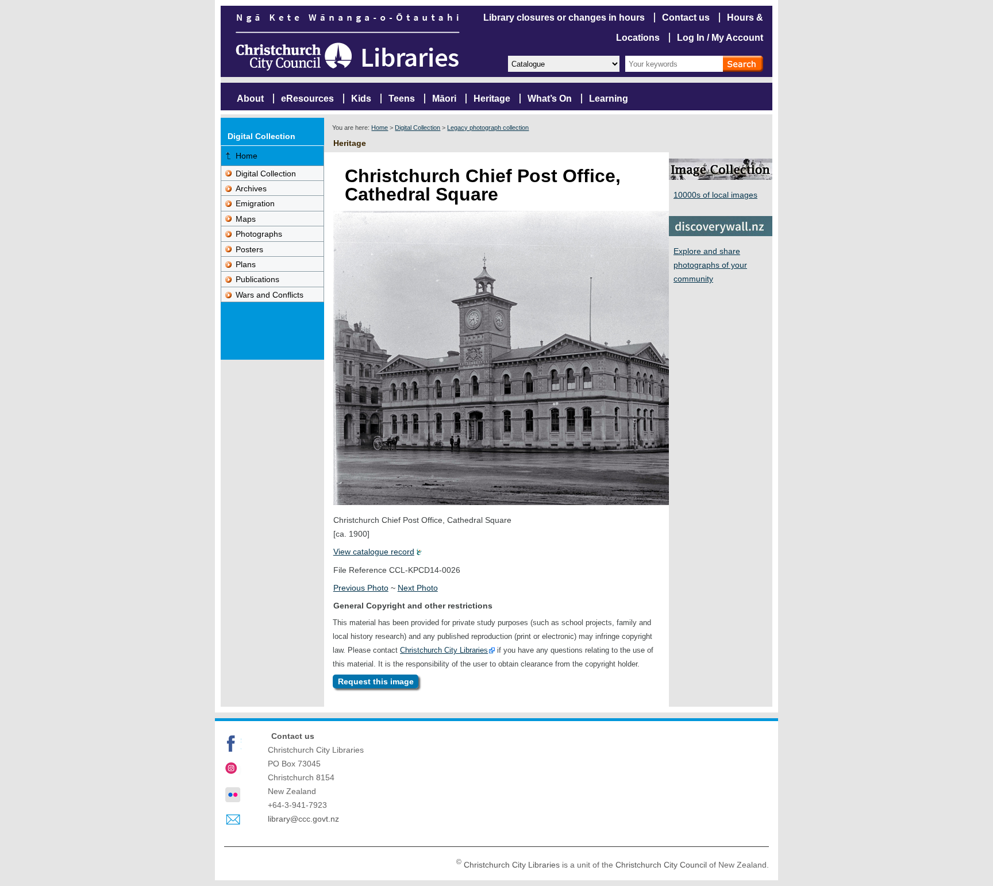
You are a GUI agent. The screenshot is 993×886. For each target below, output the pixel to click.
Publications (257, 279)
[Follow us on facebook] (232, 743)
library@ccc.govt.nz (303, 818)
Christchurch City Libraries (444, 650)
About (250, 98)
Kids (361, 98)
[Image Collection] (720, 177)
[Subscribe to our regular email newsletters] (232, 820)
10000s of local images (715, 194)
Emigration (255, 203)
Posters (249, 249)
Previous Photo (360, 587)
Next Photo (418, 587)
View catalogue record (373, 551)
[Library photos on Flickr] (232, 794)
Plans (246, 264)
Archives (251, 188)
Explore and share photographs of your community (710, 264)
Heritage (492, 98)
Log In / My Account (720, 38)
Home (379, 127)
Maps (246, 219)
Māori (444, 98)
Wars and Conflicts (269, 294)
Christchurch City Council (661, 864)
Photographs (259, 233)
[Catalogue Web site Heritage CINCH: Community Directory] (563, 63)
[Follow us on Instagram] (232, 769)
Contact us (686, 17)
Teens (401, 98)
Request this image (376, 681)
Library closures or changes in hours (564, 17)
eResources (307, 98)
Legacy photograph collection (488, 127)
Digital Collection (417, 127)
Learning (608, 98)
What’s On (550, 98)
